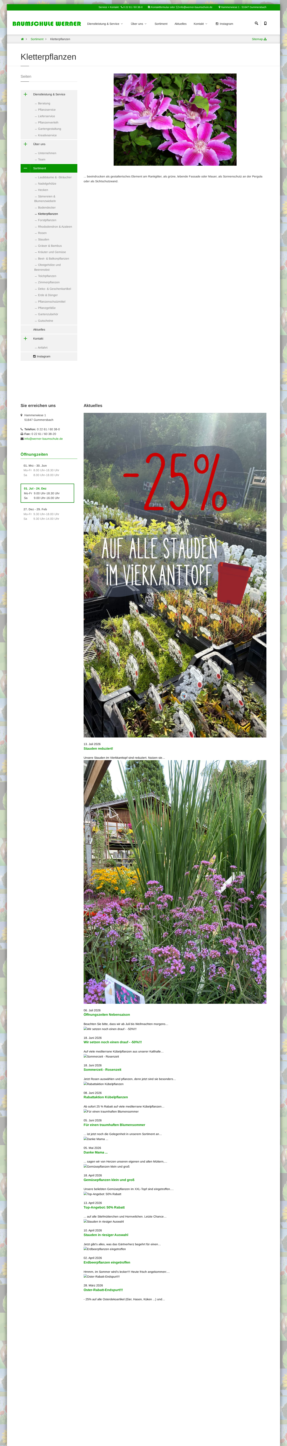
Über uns (137, 23)
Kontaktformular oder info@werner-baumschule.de (181, 7)
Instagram (226, 23)
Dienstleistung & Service (103, 23)
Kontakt (199, 23)
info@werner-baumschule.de (43, 438)
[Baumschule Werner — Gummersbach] (22, 39)
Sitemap (257, 39)
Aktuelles (181, 23)
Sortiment (161, 23)
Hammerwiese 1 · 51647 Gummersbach (243, 7)
